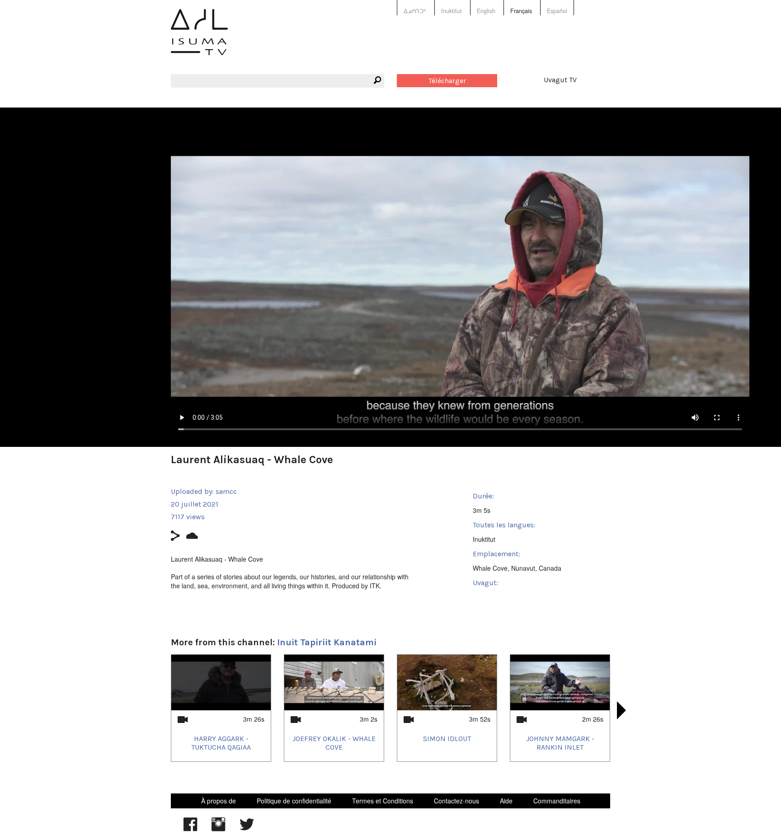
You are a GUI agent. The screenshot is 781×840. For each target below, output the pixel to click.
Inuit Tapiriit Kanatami (326, 642)
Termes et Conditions (382, 800)
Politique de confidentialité (294, 800)
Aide (506, 800)
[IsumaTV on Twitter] (246, 828)
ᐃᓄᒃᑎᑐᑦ (415, 11)
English (486, 11)
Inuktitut (451, 11)
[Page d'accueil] (199, 39)
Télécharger (447, 80)
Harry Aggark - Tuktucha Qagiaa (221, 742)
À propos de (218, 800)
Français (521, 11)
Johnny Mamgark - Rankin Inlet (560, 742)
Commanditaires (556, 800)
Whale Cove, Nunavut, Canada (517, 568)
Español (557, 11)
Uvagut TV (560, 79)
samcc (226, 491)
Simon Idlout (447, 738)
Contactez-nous (456, 800)
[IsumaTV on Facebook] (190, 828)
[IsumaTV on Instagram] (218, 828)
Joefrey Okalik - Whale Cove (334, 742)
